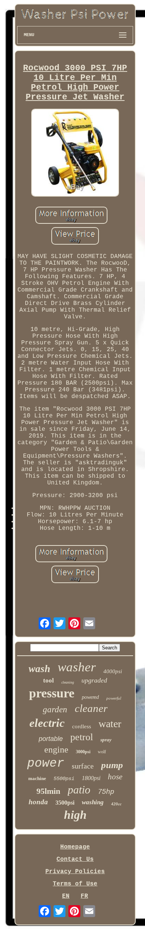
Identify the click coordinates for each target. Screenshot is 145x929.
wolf (102, 751)
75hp (106, 792)
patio (79, 789)
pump (112, 765)
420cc (116, 804)
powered (90, 697)
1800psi (91, 778)
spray (106, 739)
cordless (81, 726)
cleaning (67, 682)
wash (39, 668)
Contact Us (75, 859)
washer (77, 667)
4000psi (112, 671)
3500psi (64, 802)
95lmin (48, 791)
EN (66, 896)
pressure (51, 693)
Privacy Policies (75, 871)
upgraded (94, 680)
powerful (113, 698)
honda (38, 802)
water (110, 723)
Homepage (75, 847)
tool (48, 680)
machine (37, 778)
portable (51, 738)
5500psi (64, 779)
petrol (81, 737)
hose (115, 776)
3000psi (83, 751)
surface (83, 766)
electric (47, 722)
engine (56, 749)
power (45, 763)
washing (93, 802)
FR (84, 896)
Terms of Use (75, 884)
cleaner (91, 708)
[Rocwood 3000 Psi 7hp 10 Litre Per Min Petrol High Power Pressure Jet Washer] (75, 153)
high (75, 814)
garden (55, 709)
